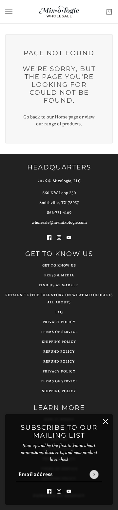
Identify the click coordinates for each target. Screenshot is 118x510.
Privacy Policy (59, 322)
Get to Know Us (59, 265)
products (71, 123)
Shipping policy (59, 391)
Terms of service (59, 381)
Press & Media (59, 275)
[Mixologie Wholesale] (59, 11)
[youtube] (69, 491)
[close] (105, 421)
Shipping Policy (59, 342)
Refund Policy (59, 351)
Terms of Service (59, 332)
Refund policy (59, 361)
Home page (66, 116)
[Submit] (93, 474)
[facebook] (49, 491)
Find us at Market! (59, 285)
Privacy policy (59, 371)
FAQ (59, 312)
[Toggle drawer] (8, 12)
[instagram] (59, 491)
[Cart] (109, 11)
